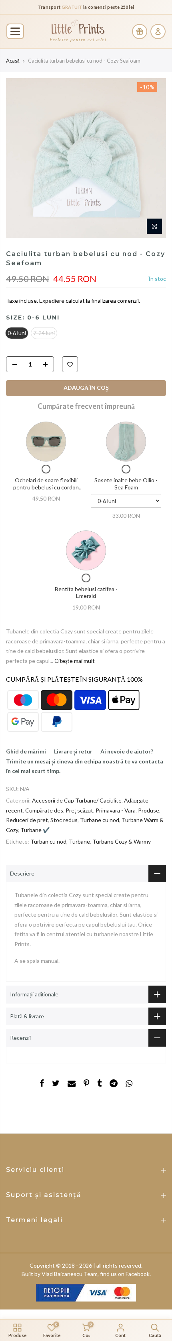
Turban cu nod (48, 841)
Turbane (79, 841)
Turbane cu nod (99, 819)
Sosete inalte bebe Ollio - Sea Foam (126, 484)
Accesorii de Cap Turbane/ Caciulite (77, 800)
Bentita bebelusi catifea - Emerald (86, 592)
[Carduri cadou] (139, 31)
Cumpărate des (44, 810)
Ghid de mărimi (26, 751)
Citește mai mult (74, 660)
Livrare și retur (73, 751)
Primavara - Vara (116, 810)
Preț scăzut (79, 810)
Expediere (52, 300)
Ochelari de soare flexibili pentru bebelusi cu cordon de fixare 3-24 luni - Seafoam (46, 487)
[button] (15, 31)
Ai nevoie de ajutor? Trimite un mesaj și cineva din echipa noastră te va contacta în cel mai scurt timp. (84, 761)
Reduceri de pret (27, 819)
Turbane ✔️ (35, 829)
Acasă (13, 60)
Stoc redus (64, 819)
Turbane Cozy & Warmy (121, 841)
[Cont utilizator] (158, 31)
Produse (148, 810)
